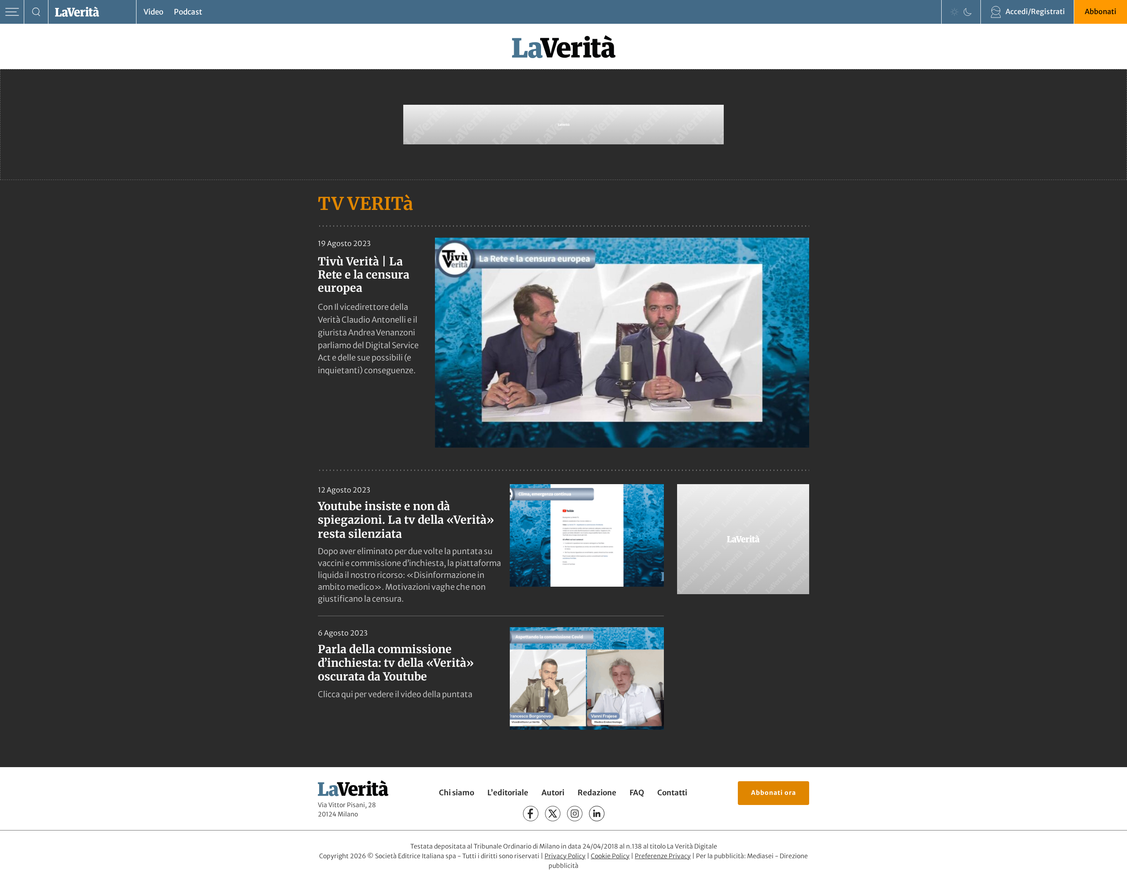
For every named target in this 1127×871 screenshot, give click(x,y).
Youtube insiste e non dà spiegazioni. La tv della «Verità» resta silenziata (406, 520)
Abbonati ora (773, 793)
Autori (552, 792)
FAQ (637, 792)
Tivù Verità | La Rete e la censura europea (363, 274)
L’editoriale (507, 792)
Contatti (672, 792)
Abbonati (1100, 11)
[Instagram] (574, 813)
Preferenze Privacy (663, 856)
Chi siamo (456, 792)
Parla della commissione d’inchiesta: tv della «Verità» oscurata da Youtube (396, 663)
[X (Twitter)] (552, 813)
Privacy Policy (565, 856)
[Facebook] (530, 813)
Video (153, 12)
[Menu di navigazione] (12, 12)
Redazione (597, 792)
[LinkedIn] (596, 813)
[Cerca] (36, 12)
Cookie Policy (610, 856)
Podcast (188, 12)
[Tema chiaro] (954, 12)
